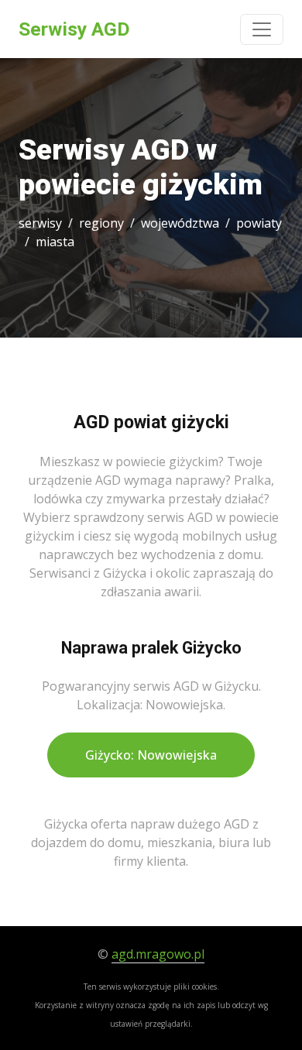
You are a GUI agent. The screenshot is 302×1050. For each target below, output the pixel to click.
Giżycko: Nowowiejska (151, 754)
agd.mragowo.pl (158, 953)
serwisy (40, 223)
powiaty (259, 223)
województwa (180, 223)
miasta (55, 241)
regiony (101, 223)
